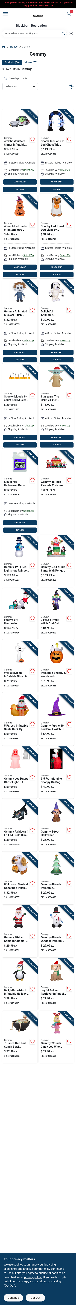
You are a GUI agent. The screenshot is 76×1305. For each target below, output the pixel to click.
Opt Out (35, 1297)
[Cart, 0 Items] (69, 14)
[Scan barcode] (71, 33)
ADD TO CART (20, 182)
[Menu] (5, 14)
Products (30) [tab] (12, 62)
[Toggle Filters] (71, 87)
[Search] (63, 33)
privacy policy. (33, 1277)
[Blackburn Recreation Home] (38, 16)
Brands (13, 46)
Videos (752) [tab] (32, 62)
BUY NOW (20, 189)
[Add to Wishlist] (32, 139)
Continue (13, 1297)
